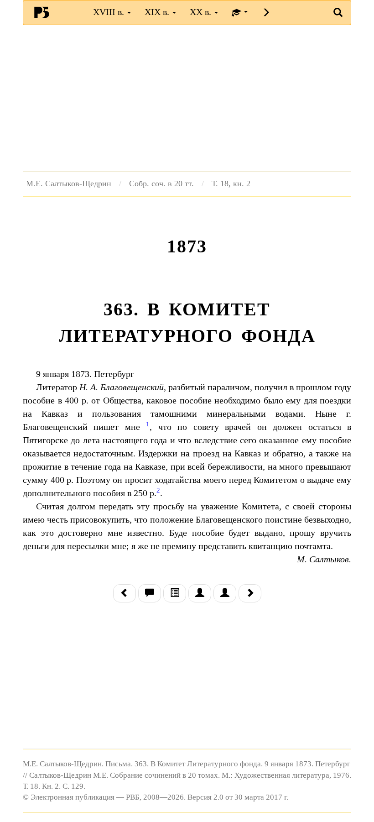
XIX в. (158, 12)
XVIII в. (109, 12)
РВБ (41, 11)
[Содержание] (174, 593)
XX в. (201, 12)
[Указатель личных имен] (224, 593)
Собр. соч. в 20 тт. (161, 183)
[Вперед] (250, 593)
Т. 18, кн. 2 (231, 183)
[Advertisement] (187, 98)
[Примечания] (149, 593)
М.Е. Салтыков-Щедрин (68, 183)
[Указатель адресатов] (199, 593)
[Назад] (124, 593)
